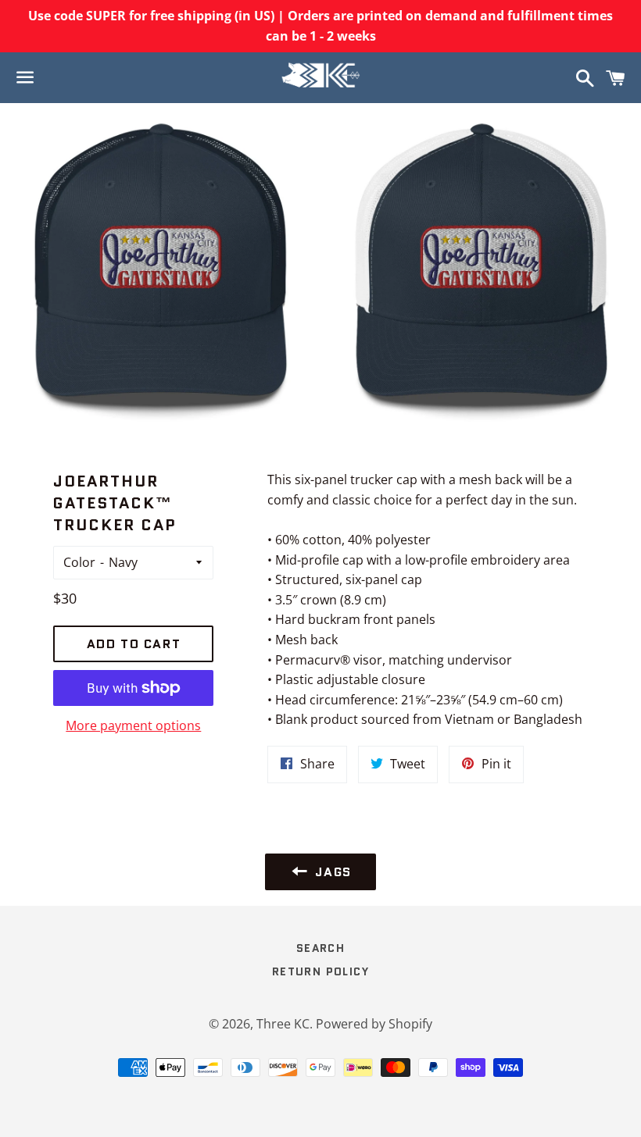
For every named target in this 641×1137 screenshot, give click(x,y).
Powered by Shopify (374, 1023)
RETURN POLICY (320, 971)
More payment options (133, 725)
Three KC (283, 1023)
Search (320, 948)
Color (79, 562)
